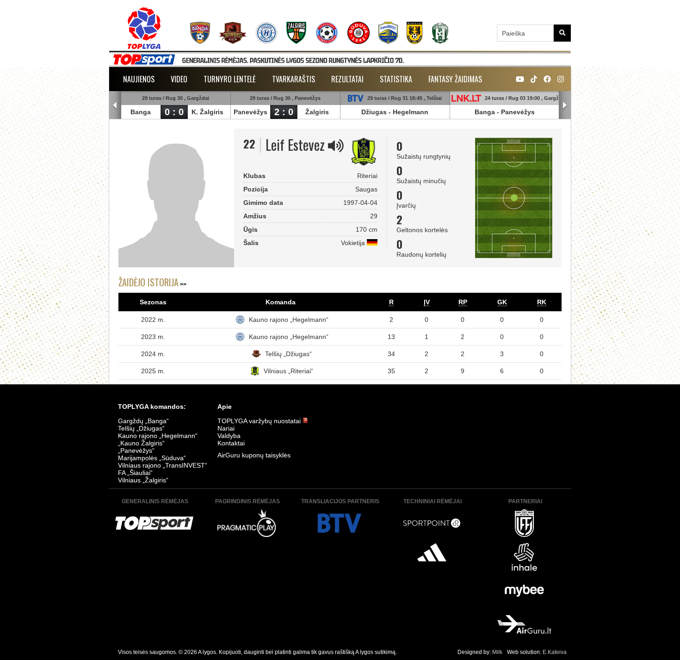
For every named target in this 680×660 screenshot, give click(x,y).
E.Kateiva (555, 652)
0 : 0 (174, 112)
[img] (336, 146)
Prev (115, 105)
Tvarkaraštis (293, 79)
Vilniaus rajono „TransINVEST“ (162, 465)
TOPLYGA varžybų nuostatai (260, 421)
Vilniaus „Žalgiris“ (143, 480)
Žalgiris (317, 112)
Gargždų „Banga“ (143, 421)
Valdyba (229, 435)
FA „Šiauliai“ (135, 472)
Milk (497, 652)
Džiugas (374, 112)
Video (179, 79)
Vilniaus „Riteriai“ (288, 371)
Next (565, 105)
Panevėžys (250, 112)
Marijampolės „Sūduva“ (152, 458)
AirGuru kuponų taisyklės (254, 455)
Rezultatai (347, 79)
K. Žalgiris (207, 112)
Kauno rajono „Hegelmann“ (288, 319)
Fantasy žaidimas (455, 79)
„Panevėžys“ (136, 450)
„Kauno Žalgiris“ (141, 443)
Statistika (396, 79)
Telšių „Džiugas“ (288, 354)
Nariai (226, 428)
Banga (140, 112)
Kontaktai (231, 443)
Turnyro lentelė (230, 79)
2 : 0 (283, 112)
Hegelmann (410, 112)
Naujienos (139, 79)
